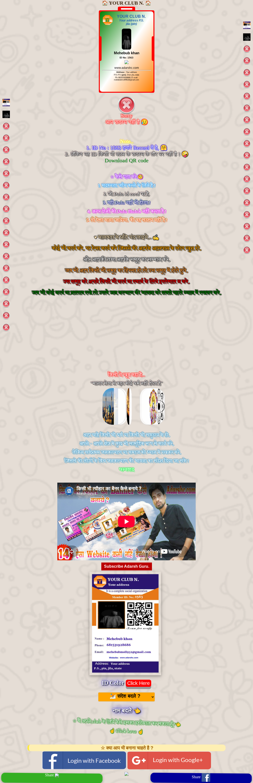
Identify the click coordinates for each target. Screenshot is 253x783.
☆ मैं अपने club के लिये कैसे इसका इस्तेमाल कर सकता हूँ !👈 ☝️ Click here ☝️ (127, 726)
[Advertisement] (126, 339)
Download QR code (126, 160)
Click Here (138, 683)
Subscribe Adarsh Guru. (126, 566)
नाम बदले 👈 (127, 710)
